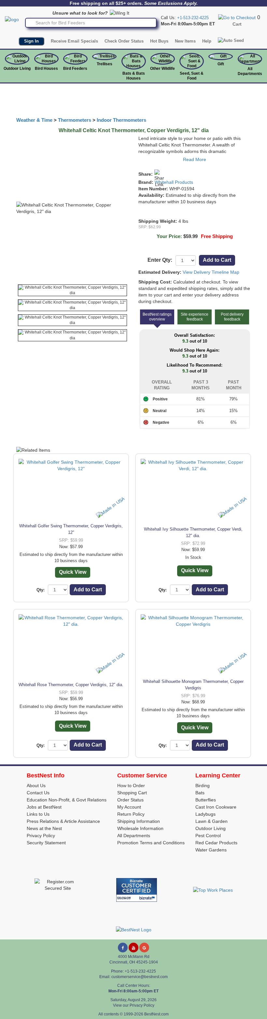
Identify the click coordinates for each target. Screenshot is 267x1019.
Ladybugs (205, 814)
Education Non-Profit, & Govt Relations (66, 799)
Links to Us (38, 814)
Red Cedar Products (216, 842)
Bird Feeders (75, 68)
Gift (221, 64)
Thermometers (74, 120)
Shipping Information (138, 821)
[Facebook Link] (123, 947)
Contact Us (38, 792)
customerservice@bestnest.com (139, 977)
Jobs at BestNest (44, 807)
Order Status (130, 799)
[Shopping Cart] (237, 17)
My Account (129, 807)
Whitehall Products (174, 182)
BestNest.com (156, 1014)
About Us (36, 785)
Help (206, 41)
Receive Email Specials (74, 41)
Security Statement (46, 842)
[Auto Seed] (231, 40)
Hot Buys (159, 41)
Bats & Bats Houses (133, 76)
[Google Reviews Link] (144, 947)
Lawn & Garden (211, 821)
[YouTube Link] (133, 947)
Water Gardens (211, 849)
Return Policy (131, 814)
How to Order (131, 785)
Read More (194, 159)
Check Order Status (124, 41)
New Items (185, 41)
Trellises (104, 64)
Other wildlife (162, 68)
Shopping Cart (132, 792)
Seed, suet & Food (192, 76)
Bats (199, 792)
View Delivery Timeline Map (211, 272)
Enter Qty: (160, 260)
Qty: (40, 589)
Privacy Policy (41, 835)
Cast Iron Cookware (215, 807)
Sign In (31, 41)
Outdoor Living (17, 68)
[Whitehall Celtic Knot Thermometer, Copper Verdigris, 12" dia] (72, 290)
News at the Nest (44, 828)
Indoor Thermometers (121, 120)
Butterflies (205, 799)
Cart (237, 24)
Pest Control (208, 835)
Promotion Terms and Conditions (151, 842)
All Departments (250, 71)
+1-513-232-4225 (193, 17)
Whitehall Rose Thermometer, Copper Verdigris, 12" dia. (71, 684)
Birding (202, 785)
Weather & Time (34, 120)
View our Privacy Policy (133, 1005)
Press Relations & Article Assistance (63, 821)
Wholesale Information (140, 828)
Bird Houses (46, 68)
